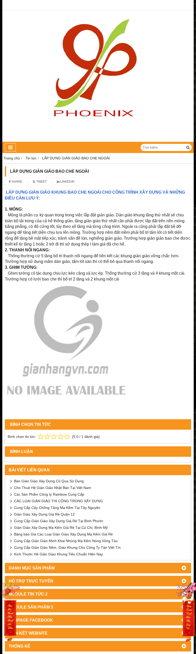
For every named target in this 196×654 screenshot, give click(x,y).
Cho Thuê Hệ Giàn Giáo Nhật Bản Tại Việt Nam (52, 488)
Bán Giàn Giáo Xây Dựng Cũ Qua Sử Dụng (49, 481)
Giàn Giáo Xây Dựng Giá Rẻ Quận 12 (44, 514)
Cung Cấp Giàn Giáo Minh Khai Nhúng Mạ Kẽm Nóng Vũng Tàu (66, 541)
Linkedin (67, 181)
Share (16, 181)
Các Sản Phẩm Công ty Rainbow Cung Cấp (49, 494)
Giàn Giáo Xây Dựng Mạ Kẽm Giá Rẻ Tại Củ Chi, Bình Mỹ (61, 527)
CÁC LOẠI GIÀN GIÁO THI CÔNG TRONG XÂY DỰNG (58, 501)
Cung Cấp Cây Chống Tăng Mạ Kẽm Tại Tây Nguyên (57, 508)
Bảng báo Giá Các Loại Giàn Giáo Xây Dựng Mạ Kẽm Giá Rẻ (63, 534)
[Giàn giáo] (10, 614)
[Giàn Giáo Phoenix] (186, 614)
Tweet (41, 181)
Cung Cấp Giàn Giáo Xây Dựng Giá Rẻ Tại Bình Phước (58, 521)
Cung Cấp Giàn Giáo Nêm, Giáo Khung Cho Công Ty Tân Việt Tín (67, 547)
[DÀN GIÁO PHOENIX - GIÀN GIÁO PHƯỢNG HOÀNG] (98, 140)
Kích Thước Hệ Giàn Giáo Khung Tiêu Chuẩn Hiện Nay (58, 554)
